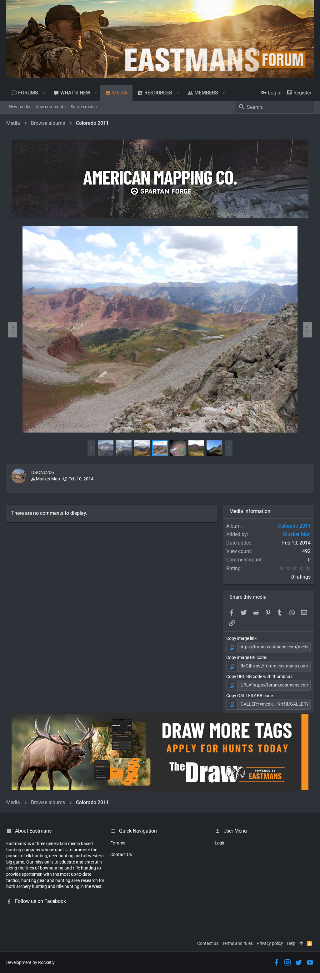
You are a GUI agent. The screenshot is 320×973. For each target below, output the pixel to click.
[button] (43, 93)
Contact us (207, 943)
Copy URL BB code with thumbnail (259, 676)
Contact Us (121, 854)
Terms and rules (237, 943)
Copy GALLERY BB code (249, 695)
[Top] (301, 944)
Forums (117, 842)
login (220, 842)
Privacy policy (270, 943)
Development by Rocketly (30, 962)
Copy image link (241, 638)
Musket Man (48, 478)
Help (291, 943)
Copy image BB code (246, 657)
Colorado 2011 (294, 526)
